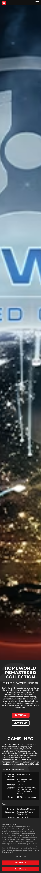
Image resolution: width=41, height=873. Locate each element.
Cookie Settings (20, 856)
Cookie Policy (7, 852)
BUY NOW (20, 715)
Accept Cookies (20, 863)
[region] (20, 845)
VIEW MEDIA (20, 723)
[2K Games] (4, 3)
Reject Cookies (20, 869)
